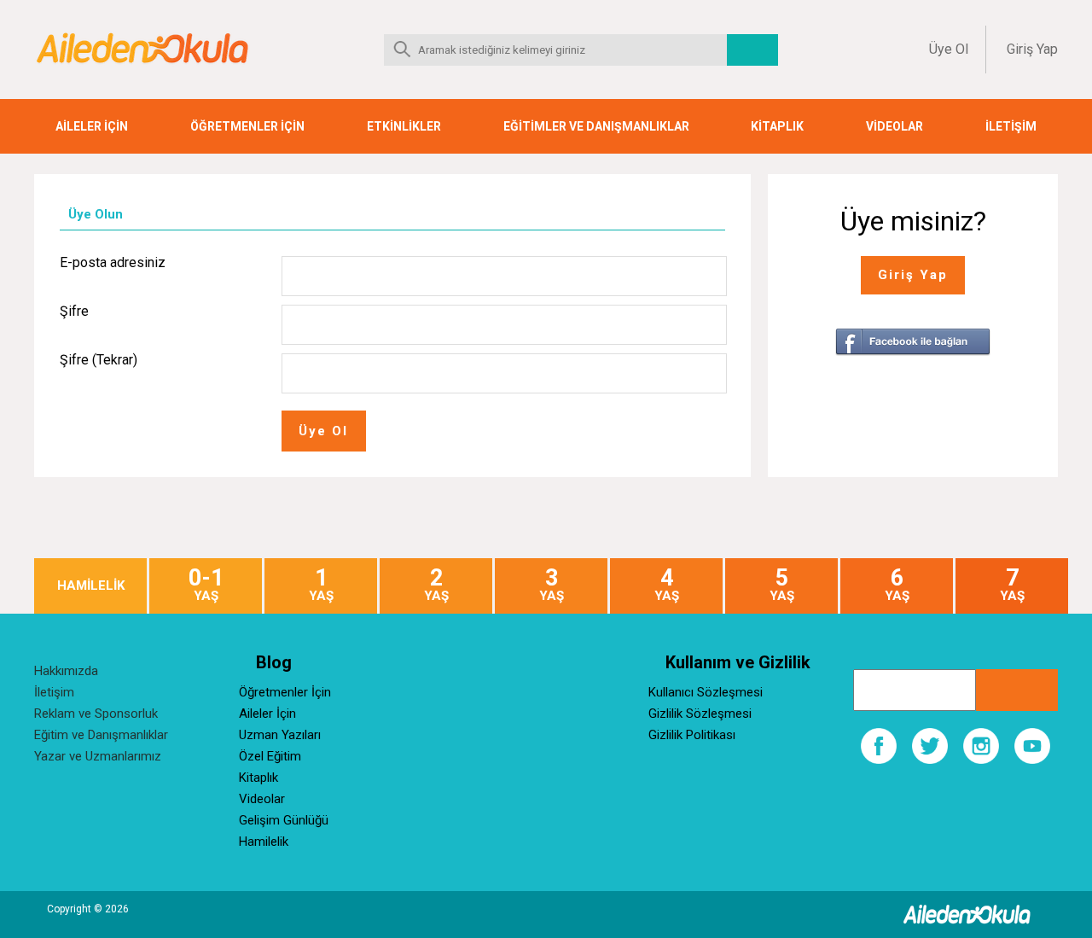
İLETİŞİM (1011, 126)
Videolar (262, 799)
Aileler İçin (267, 713)
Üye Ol (948, 49)
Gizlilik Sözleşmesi (700, 713)
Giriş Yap (1032, 49)
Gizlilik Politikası (691, 735)
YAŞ (206, 585)
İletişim (54, 692)
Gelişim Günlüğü (283, 820)
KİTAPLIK (777, 126)
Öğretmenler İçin (285, 692)
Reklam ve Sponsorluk (96, 713)
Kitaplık (258, 777)
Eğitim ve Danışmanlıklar (101, 735)
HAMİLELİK (91, 586)
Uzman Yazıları (280, 735)
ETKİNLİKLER (404, 126)
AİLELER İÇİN (91, 126)
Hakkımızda (66, 671)
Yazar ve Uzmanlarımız (97, 756)
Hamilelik (263, 841)
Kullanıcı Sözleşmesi (705, 692)
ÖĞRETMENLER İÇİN (247, 126)
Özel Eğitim (270, 756)
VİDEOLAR (894, 126)
